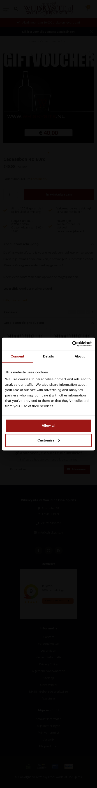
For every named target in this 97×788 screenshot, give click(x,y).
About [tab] (80, 356)
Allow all (48, 425)
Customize (45, 440)
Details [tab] (48, 356)
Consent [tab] (17, 356)
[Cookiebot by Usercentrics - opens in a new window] (72, 344)
